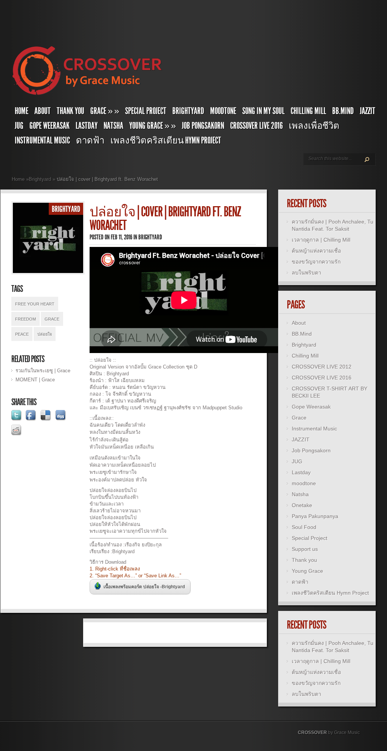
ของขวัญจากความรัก (316, 262)
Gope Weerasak (49, 125)
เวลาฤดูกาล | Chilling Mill (321, 240)
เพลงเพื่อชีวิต (314, 125)
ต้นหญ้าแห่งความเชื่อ (316, 251)
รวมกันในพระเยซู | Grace (42, 370)
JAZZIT (367, 111)
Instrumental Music (42, 140)
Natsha (113, 125)
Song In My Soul (263, 111)
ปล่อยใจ (44, 334)
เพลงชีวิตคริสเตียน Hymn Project (165, 140)
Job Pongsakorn (203, 125)
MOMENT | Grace (35, 379)
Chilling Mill (308, 111)
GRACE (104, 111)
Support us (305, 549)
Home (21, 111)
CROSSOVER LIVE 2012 (321, 367)
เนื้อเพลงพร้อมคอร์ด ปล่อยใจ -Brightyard (144, 586)
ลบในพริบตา (306, 273)
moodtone (223, 111)
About (42, 111)
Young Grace (152, 125)
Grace (52, 319)
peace (22, 334)
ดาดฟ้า (90, 140)
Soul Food (304, 527)
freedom (25, 319)
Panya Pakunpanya (315, 516)
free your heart (34, 304)
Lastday (87, 125)
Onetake (302, 505)
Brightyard (188, 111)
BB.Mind (343, 111)
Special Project (145, 111)
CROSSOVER (312, 732)
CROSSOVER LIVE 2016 (256, 125)
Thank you (70, 111)
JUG (19, 125)
